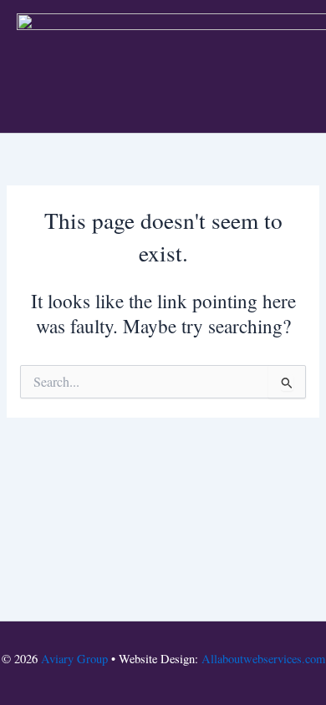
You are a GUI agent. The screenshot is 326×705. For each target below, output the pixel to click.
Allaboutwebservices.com (263, 659)
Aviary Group (74, 659)
